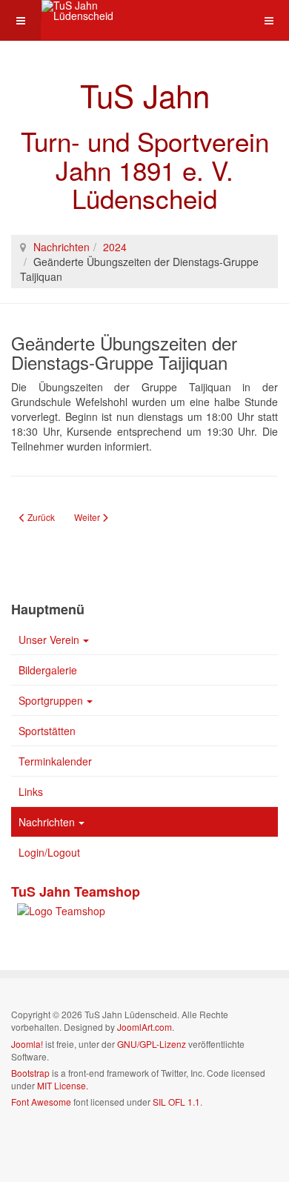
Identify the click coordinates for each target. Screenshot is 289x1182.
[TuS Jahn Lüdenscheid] (100, 10)
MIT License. (62, 1085)
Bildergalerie (48, 670)
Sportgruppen (51, 700)
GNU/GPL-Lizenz (151, 1043)
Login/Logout (49, 852)
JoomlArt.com (144, 1026)
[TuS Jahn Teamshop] (58, 909)
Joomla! (27, 1043)
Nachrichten (61, 246)
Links (31, 791)
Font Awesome (41, 1101)
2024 (115, 246)
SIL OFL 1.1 (176, 1101)
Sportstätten (47, 730)
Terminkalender (55, 761)
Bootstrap (30, 1072)
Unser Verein (49, 639)
